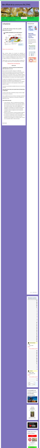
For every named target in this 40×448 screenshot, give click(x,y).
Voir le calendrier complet (33, 348)
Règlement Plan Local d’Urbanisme (14, 63)
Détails (29, 346)
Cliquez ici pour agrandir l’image (8, 49)
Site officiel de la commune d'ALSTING (16, 5)
